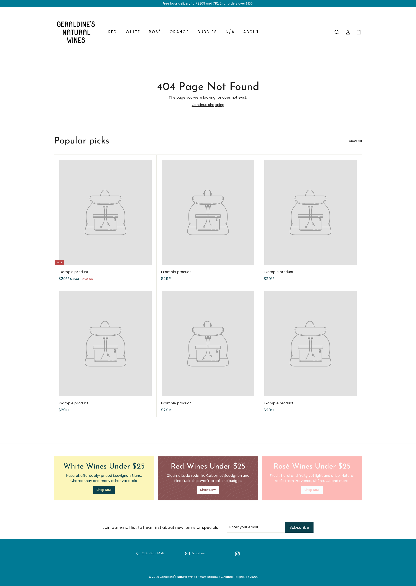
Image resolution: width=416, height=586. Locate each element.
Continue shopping (208, 104)
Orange (179, 31)
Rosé (155, 31)
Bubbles (207, 31)
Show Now (208, 490)
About (251, 31)
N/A (230, 31)
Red (112, 31)
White (133, 31)
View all (355, 141)
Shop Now (103, 490)
